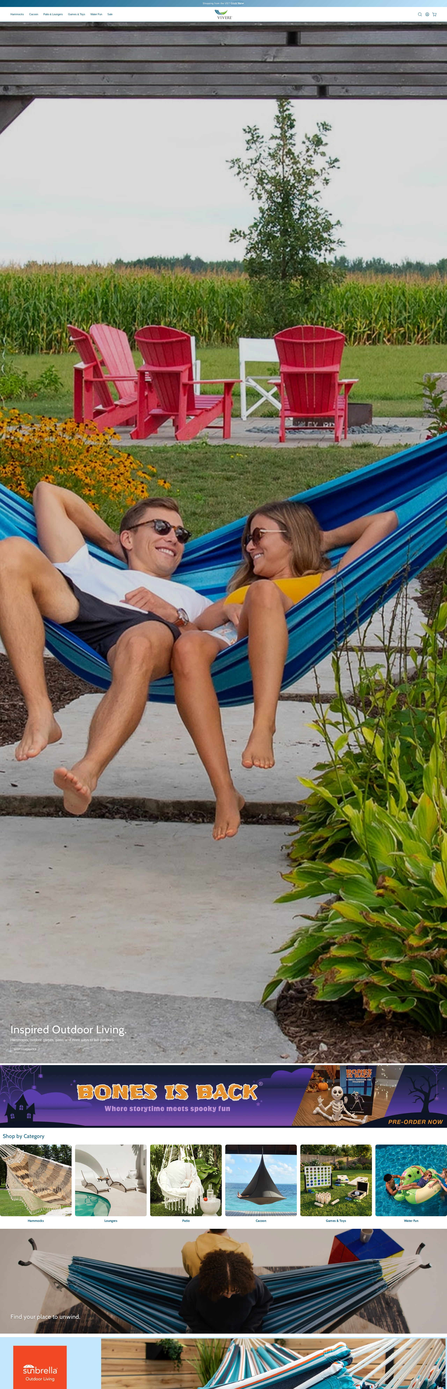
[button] (34, 14)
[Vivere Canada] (223, 14)
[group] (223, 3)
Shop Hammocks (24, 1049)
